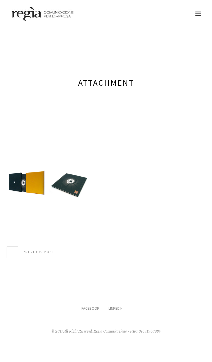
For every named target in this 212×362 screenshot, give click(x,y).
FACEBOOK (90, 308)
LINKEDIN (115, 308)
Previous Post (38, 252)
